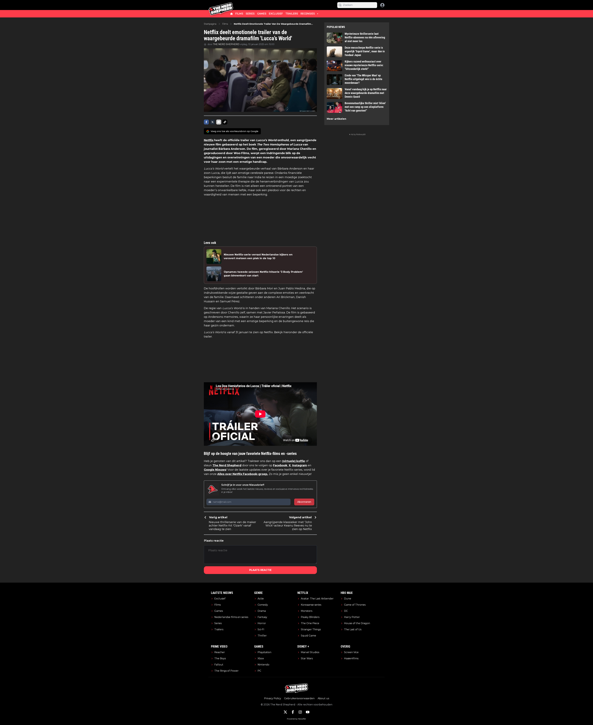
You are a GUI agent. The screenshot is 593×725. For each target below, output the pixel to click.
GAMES (261, 13)
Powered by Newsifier (296, 719)
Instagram (299, 465)
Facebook (280, 465)
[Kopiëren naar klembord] (224, 122)
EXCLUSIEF (276, 13)
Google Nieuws (215, 469)
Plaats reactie (260, 570)
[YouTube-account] (307, 712)
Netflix (208, 140)
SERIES (250, 13)
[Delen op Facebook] (206, 122)
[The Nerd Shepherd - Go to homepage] (220, 5)
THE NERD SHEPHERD (226, 44)
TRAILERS (291, 13)
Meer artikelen (336, 118)
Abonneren (304, 501)
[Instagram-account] (300, 712)
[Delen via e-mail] (218, 122)
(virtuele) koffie (293, 461)
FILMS (239, 13)
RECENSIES (308, 13)
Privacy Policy (272, 698)
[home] (231, 13)
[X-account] (285, 712)
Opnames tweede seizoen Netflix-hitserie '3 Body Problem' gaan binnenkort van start (263, 273)
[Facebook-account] (293, 712)
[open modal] (382, 5)
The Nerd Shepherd (226, 465)
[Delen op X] (212, 122)
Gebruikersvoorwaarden (299, 698)
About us (323, 698)
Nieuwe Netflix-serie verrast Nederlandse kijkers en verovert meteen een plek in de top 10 (258, 256)
